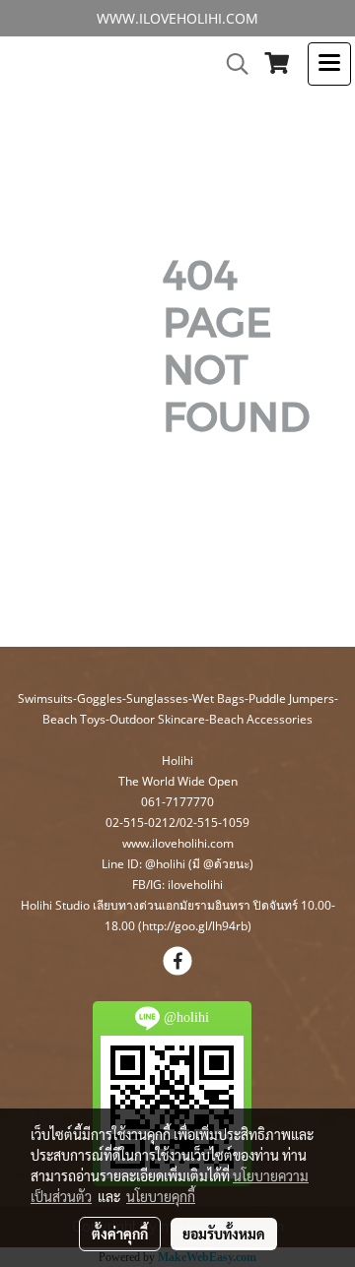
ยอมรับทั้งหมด (223, 1233)
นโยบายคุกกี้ (160, 1196)
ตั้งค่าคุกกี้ (120, 1233)
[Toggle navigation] (329, 64)
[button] (230, 64)
